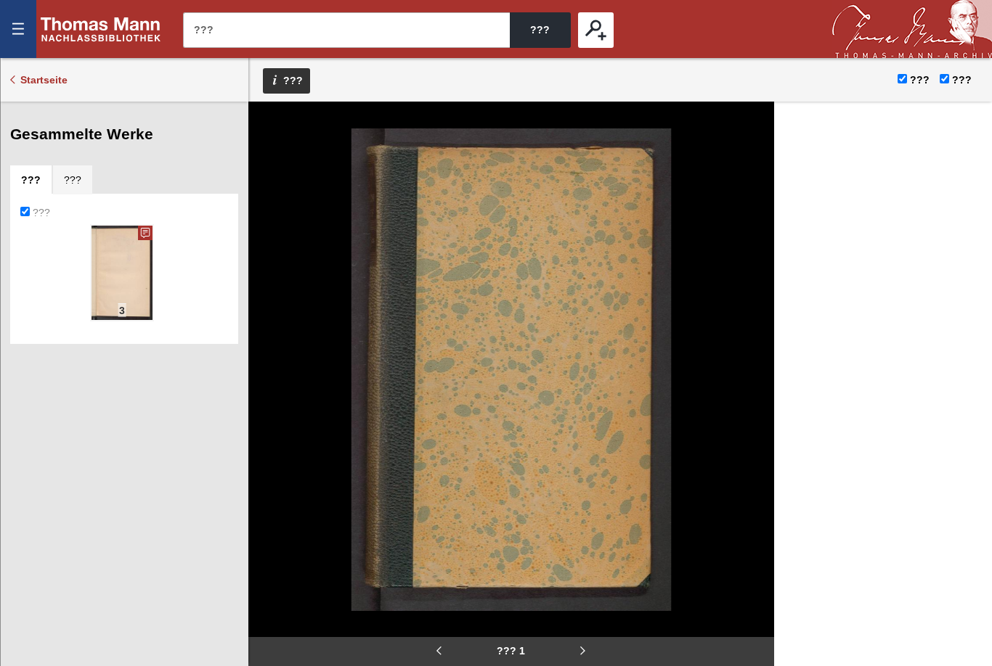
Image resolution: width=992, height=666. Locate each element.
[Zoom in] (269, 210)
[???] (596, 30)
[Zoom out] (269, 123)
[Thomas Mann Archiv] (912, 29)
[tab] (31, 179)
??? (101, 29)
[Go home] (269, 167)
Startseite (44, 80)
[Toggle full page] (269, 254)
